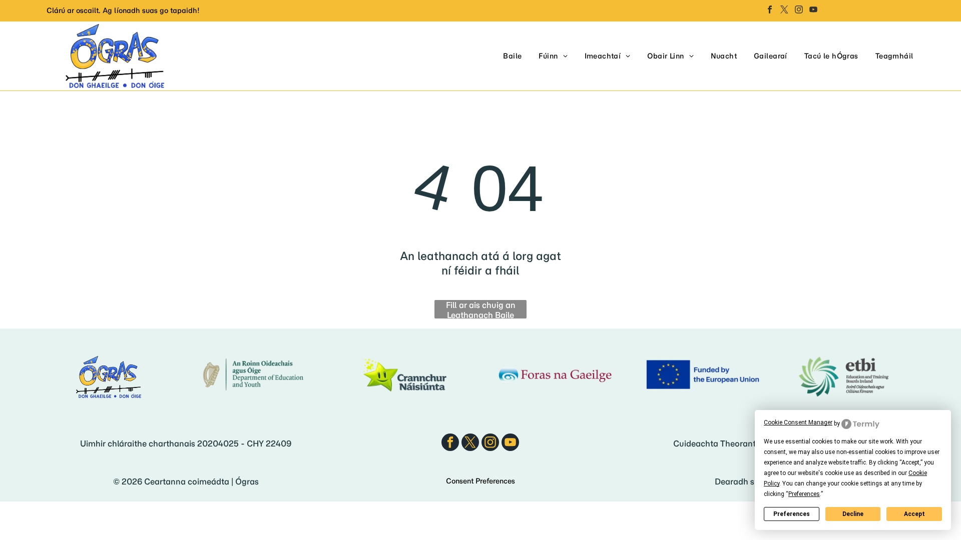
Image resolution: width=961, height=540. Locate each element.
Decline (852, 514)
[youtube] (813, 11)
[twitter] (784, 11)
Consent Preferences (480, 481)
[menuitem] (512, 56)
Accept (914, 514)
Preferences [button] (804, 494)
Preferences (791, 514)
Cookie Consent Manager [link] (798, 422)
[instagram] (799, 11)
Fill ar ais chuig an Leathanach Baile (481, 309)
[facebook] (770, 11)
